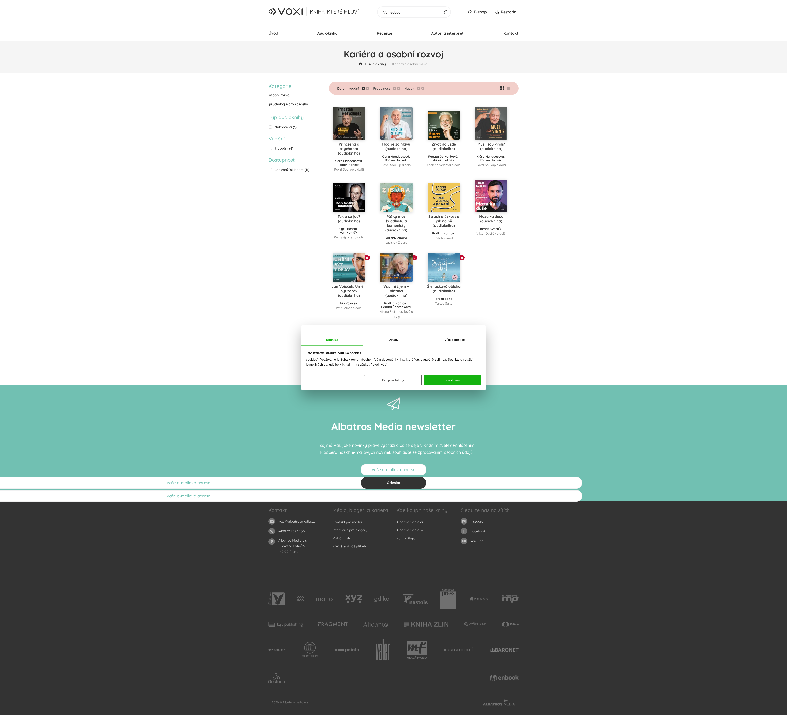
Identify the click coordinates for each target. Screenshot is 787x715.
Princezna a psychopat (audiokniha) (349, 149)
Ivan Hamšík (348, 232)
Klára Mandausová (348, 161)
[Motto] (324, 599)
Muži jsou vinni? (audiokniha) (491, 146)
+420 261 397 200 (291, 531)
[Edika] (382, 599)
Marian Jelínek (443, 160)
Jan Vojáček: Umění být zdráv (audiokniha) (349, 291)
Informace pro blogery (350, 530)
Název (409, 88)
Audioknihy (327, 33)
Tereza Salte (443, 299)
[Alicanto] (375, 624)
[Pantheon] (310, 650)
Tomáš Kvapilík (491, 229)
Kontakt (511, 33)
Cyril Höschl (348, 229)
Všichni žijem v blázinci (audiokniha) (396, 291)
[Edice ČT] (510, 624)
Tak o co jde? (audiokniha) (349, 218)
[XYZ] (353, 599)
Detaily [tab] (394, 339)
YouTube (477, 541)
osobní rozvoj (279, 95)
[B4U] (285, 624)
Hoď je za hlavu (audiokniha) (396, 146)
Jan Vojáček (348, 303)
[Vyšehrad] (475, 624)
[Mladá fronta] (417, 650)
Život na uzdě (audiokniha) (444, 146)
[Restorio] (276, 678)
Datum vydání (348, 88)
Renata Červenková (442, 156)
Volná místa (342, 538)
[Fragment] (333, 624)
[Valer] (383, 650)
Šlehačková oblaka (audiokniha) (444, 288)
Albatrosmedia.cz (410, 522)
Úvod (273, 33)
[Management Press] (510, 599)
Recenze (384, 33)
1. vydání (284, 148)
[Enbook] (504, 678)
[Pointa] (347, 650)
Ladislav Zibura (395, 238)
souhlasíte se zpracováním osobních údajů (432, 452)
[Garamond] (459, 650)
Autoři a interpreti (447, 33)
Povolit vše (452, 380)
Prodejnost (381, 88)
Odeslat (393, 482)
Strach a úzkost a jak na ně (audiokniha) (443, 221)
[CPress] (479, 599)
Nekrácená (286, 127)
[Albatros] (276, 599)
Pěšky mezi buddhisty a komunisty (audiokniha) (396, 223)
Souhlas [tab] (332, 339)
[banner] (285, 11)
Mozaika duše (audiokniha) (491, 218)
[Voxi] (276, 650)
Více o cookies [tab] (455, 339)
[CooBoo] (300, 599)
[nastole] (415, 599)
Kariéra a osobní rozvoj (410, 64)
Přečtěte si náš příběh (349, 546)
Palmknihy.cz (407, 538)
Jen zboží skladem (292, 170)
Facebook (478, 531)
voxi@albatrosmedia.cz (296, 521)
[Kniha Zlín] (426, 624)
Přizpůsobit (390, 380)
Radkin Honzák (348, 165)
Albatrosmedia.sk (410, 530)
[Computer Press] (448, 599)
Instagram (479, 521)
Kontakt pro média (347, 522)
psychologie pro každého (288, 104)
